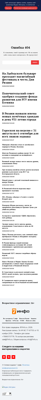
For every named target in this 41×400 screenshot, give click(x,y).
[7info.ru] (20, 311)
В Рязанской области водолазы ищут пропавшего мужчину (16, 190)
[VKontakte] (9, 357)
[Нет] (38, 6)
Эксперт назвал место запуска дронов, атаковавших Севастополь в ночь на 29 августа (17, 226)
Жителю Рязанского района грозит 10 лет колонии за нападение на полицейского (18, 154)
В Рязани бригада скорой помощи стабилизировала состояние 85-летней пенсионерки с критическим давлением (17, 245)
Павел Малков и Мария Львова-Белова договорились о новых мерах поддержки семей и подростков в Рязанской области (20, 264)
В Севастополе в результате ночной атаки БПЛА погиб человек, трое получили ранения (20, 273)
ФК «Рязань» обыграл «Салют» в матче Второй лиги (18, 198)
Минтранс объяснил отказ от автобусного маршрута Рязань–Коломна (18, 146)
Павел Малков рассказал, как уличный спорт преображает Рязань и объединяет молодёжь (20, 236)
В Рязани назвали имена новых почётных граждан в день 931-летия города (20, 116)
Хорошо (8, 8)
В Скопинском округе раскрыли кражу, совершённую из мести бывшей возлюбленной (20, 281)
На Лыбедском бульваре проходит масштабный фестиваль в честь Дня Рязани (19, 78)
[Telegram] (4, 357)
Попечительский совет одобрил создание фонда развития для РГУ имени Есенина (19, 98)
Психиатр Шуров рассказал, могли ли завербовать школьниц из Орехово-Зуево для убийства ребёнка (19, 207)
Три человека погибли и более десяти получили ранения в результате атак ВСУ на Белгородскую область (20, 172)
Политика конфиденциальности (25, 8)
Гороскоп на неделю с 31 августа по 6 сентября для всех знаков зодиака (20, 133)
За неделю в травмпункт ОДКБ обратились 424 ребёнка (19, 217)
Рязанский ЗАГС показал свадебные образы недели (19, 254)
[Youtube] (13, 357)
